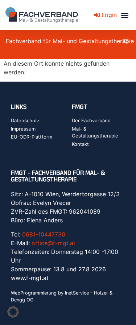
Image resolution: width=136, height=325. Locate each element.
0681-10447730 (43, 234)
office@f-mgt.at (53, 243)
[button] (125, 15)
